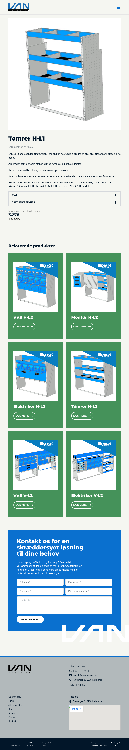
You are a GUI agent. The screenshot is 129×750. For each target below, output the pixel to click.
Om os (11, 717)
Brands (11, 709)
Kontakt (12, 721)
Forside (12, 701)
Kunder (11, 713)
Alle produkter (15, 705)
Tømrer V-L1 (110, 176)
